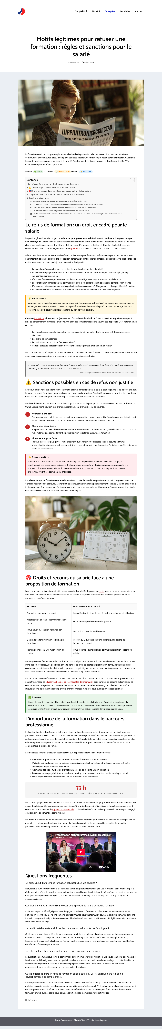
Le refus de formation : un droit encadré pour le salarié (53, 184)
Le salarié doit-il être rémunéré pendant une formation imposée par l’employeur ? (65, 207)
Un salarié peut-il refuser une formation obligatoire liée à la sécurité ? (60, 201)
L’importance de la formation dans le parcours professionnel (57, 194)
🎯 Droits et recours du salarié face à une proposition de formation (59, 191)
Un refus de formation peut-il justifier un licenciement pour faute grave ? (61, 210)
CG (87, 1020)
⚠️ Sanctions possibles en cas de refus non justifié (51, 187)
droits (101, 591)
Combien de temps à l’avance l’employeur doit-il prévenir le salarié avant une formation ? (68, 204)
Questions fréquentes (38, 198)
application (75, 249)
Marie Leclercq (74, 62)
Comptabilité (81, 11)
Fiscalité (96, 11)
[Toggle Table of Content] (131, 180)
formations (39, 318)
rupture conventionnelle (63, 809)
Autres (138, 11)
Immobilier (125, 11)
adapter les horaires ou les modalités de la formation (69, 682)
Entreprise (110, 11)
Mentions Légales (99, 1020)
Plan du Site (79, 1020)
